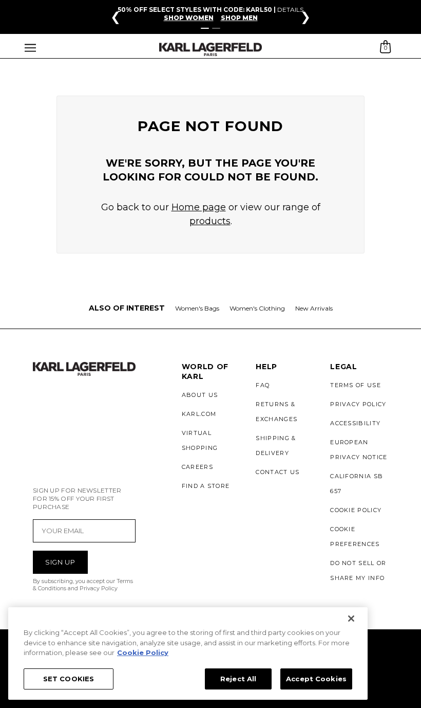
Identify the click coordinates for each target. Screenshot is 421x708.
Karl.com (199, 413)
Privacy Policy (358, 404)
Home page (198, 207)
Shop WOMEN (189, 18)
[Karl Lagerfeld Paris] (210, 50)
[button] (30, 49)
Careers (197, 466)
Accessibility (355, 423)
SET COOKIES (68, 679)
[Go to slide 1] (205, 28)
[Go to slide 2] (216, 28)
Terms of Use (355, 385)
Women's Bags (197, 308)
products (210, 221)
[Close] (351, 618)
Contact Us (277, 472)
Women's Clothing (257, 308)
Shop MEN (239, 18)
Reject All (238, 679)
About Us (200, 394)
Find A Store (206, 485)
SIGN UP (60, 562)
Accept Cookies (316, 679)
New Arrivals (314, 308)
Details (290, 9)
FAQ (263, 385)
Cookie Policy (355, 510)
